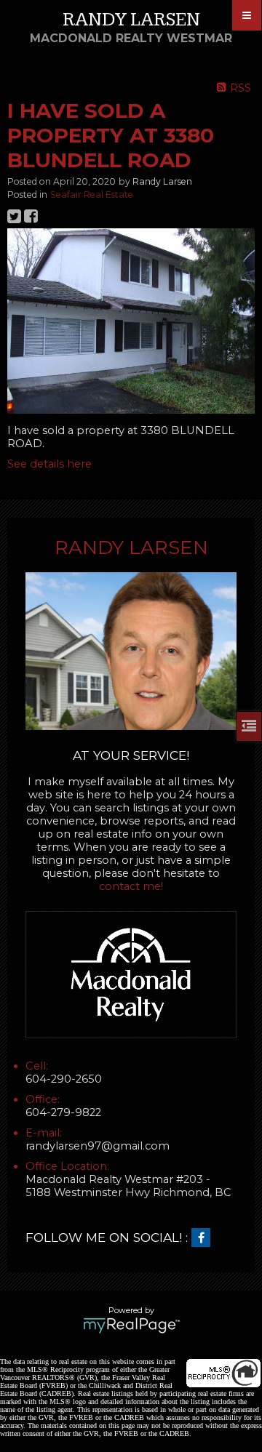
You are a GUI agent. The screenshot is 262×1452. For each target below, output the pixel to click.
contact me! (131, 886)
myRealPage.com (131, 1325)
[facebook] (204, 1238)
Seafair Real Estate (91, 194)
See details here (49, 463)
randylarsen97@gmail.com (97, 1145)
